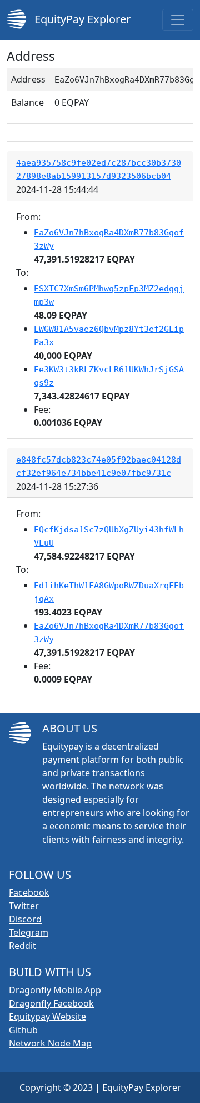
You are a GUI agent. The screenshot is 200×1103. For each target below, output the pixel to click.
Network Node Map (50, 1043)
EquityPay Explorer (81, 19)
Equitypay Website (47, 1016)
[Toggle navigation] (177, 20)
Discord (25, 919)
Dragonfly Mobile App (55, 990)
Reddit (22, 946)
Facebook (29, 892)
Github (23, 1030)
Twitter (24, 906)
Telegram (28, 932)
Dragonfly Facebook (51, 1003)
